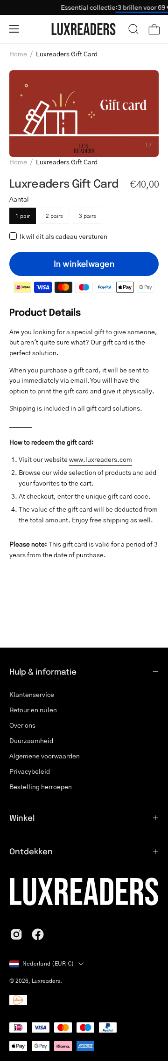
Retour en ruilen (33, 709)
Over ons (22, 725)
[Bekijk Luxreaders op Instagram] (16, 934)
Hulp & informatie (43, 671)
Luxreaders (46, 981)
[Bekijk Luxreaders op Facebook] (38, 934)
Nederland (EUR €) (48, 963)
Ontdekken (31, 851)
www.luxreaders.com (100, 459)
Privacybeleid (29, 771)
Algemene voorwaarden (44, 755)
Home (18, 53)
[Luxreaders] (84, 29)
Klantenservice (31, 694)
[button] (133, 29)
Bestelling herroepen (40, 786)
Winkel (22, 817)
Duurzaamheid (31, 740)
